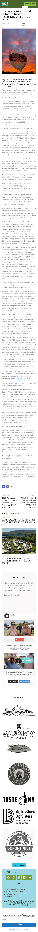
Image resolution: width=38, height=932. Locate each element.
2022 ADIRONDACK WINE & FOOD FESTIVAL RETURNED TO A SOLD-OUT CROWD (17, 561)
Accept (19, 925)
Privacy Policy (12, 929)
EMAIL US (9, 897)
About (24, 14)
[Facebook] (3, 486)
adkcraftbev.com (20, 378)
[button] (35, 911)
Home (25, 8)
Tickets (25, 11)
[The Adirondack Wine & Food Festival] (19, 661)
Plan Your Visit (23, 23)
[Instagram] (13, 877)
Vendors (25, 18)
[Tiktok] (19, 877)
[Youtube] (29, 877)
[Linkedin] (24, 877)
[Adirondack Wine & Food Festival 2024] (19, 628)
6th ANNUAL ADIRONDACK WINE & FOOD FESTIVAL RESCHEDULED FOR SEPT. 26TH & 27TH (19, 522)
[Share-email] (7, 486)
